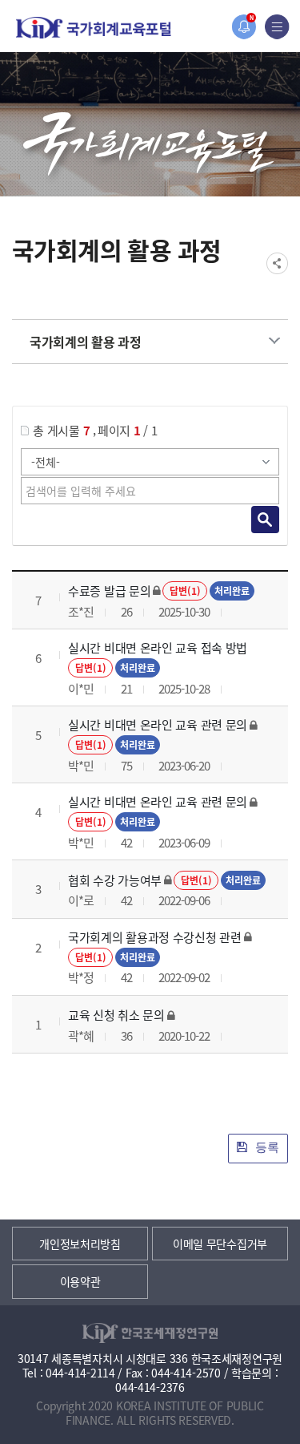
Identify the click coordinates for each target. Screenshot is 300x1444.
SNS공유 (277, 263)
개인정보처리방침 (80, 1244)
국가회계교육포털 (93, 27)
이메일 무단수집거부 (220, 1244)
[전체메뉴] (277, 26)
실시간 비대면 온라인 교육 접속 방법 (157, 647)
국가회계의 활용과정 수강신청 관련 (155, 936)
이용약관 (80, 1281)
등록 (265, 1147)
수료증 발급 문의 (109, 590)
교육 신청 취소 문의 (116, 1014)
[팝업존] (243, 26)
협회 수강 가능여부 (115, 880)
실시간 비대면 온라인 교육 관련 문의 (157, 724)
